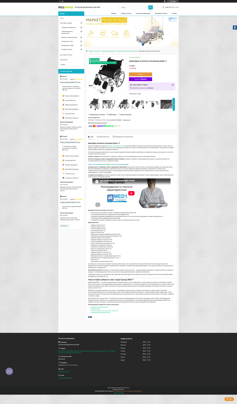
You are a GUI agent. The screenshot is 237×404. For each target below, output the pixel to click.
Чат (230, 399)
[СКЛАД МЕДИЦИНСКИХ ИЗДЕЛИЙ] (65, 7)
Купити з (137, 79)
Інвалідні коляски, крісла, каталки (127, 51)
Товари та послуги (94, 51)
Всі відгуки (64, 226)
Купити (140, 74)
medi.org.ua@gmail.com (65, 378)
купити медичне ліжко (107, 164)
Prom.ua (127, 387)
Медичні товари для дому (69, 37)
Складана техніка (66, 49)
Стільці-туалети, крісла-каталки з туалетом (104, 310)
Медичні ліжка (95, 309)
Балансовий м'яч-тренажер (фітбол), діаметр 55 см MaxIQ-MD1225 (71, 88)
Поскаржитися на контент (120, 391)
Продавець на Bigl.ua (118, 389)
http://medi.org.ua (63, 371)
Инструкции (63, 60)
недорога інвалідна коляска (116, 146)
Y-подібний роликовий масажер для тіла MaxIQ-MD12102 (70, 148)
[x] (91, 317)
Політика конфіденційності (135, 391)
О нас (62, 18)
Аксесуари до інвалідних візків (100, 312)
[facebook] (89, 317)
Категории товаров (66, 23)
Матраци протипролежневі (99, 307)
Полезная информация (143, 13)
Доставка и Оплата (161, 13)
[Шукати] (150, 7)
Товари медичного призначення (67, 32)
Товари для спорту (67, 41)
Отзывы (174, 13)
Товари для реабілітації (108, 51)
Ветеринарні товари (67, 45)
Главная (113, 13)
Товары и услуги (126, 13)
